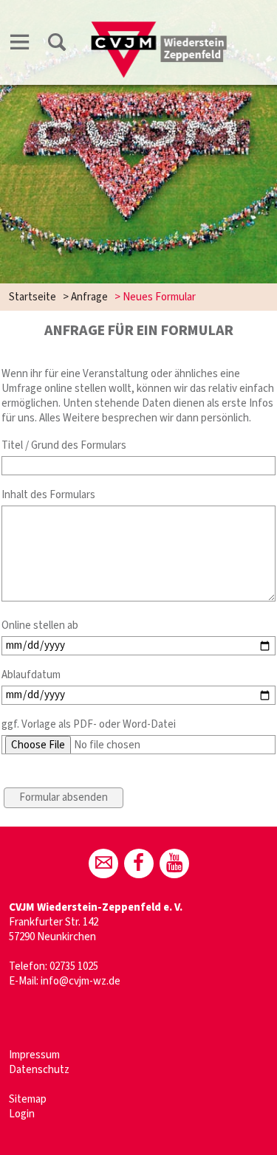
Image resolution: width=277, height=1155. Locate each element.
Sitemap (28, 1099)
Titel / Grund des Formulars (63, 445)
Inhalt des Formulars (48, 495)
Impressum (34, 1055)
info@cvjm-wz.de (80, 981)
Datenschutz (39, 1070)
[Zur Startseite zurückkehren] (160, 27)
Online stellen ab (39, 625)
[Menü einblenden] (20, 45)
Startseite (32, 297)
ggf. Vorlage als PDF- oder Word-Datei (88, 724)
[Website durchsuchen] (57, 45)
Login (22, 1114)
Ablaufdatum (31, 675)
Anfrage (89, 297)
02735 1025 (73, 966)
